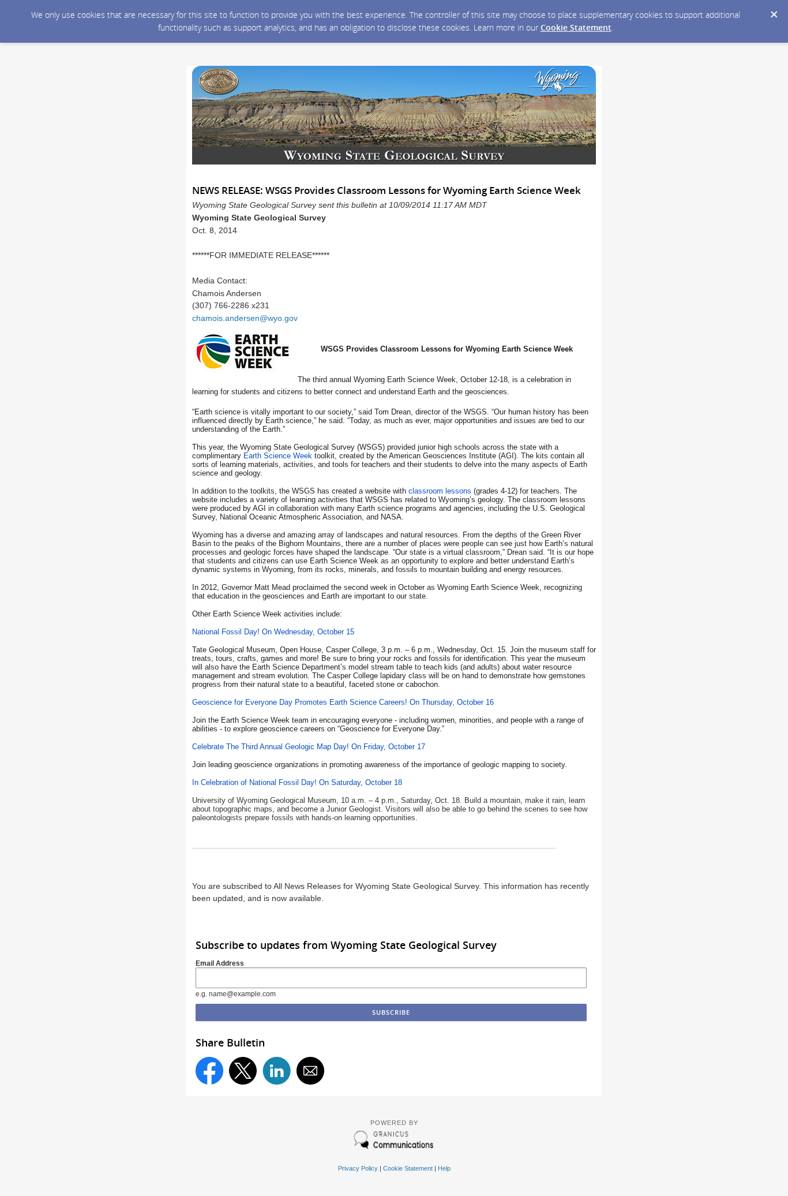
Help (444, 1168)
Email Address (220, 963)
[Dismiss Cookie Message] (773, 11)
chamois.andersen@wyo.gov (245, 318)
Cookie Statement (576, 27)
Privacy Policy (358, 1168)
